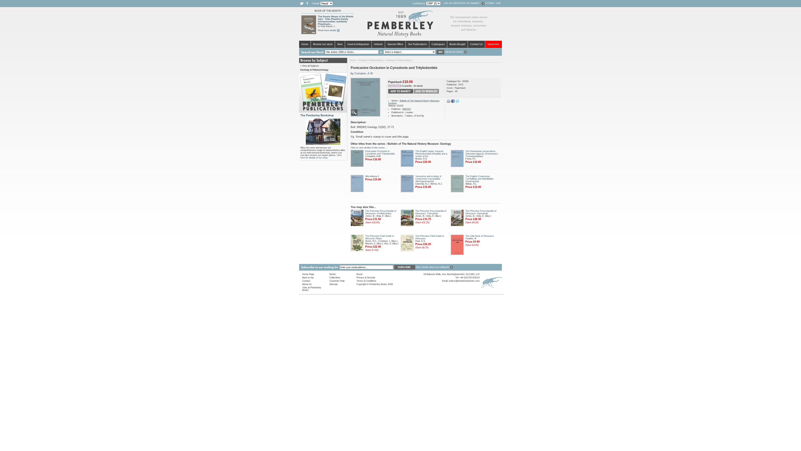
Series (332, 274)
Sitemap (333, 284)
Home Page (308, 274)
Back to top (308, 277)
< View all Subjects (309, 66)
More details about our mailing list (433, 267)
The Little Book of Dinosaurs (479, 236)
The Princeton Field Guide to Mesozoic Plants (379, 237)
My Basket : (474, 3)
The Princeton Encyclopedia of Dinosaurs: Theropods (430, 212)
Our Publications (417, 44)
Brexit (359, 274)
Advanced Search (454, 52)
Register (459, 3)
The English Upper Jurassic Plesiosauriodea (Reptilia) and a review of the (431, 153)
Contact (306, 281)
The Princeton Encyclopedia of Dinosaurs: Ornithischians (380, 212)
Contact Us (476, 44)
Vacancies (493, 44)
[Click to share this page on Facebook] (453, 102)
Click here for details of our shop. (321, 156)
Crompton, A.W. (363, 73)
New (340, 44)
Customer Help (337, 281)
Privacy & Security (365, 277)
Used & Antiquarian (358, 44)
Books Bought (457, 44)
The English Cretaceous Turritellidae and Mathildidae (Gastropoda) (479, 178)
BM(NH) (407, 109)
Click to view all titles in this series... (369, 147)
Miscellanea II (372, 176)
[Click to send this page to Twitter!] (457, 102)
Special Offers (395, 44)
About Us (307, 284)
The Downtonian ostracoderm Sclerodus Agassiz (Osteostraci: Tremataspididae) (481, 153)
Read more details (327, 30)
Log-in (447, 3)
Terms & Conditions (366, 281)
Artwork (378, 44)
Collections (334, 277)
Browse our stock (322, 44)
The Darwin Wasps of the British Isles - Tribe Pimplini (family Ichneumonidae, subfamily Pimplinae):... (335, 20)
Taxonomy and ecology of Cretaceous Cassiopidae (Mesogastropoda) (428, 178)
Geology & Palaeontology (371, 60)
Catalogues (438, 44)
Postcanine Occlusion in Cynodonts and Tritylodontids (380, 152)
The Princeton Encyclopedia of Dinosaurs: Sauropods (480, 212)
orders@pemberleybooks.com (464, 281)
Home (304, 44)
